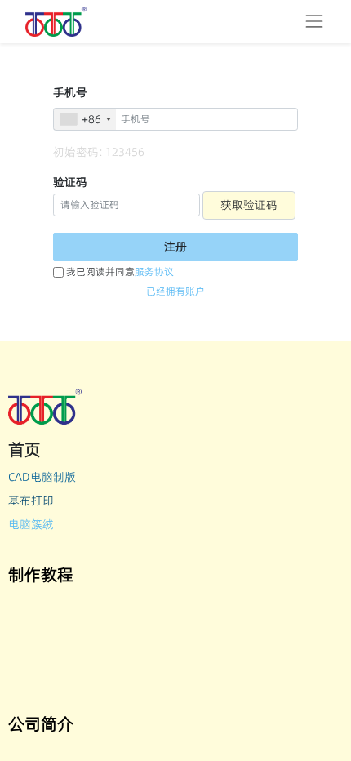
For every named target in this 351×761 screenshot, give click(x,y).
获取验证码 (249, 205)
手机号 (70, 92)
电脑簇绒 (31, 524)
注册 (175, 246)
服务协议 (154, 271)
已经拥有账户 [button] (175, 291)
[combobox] (85, 119)
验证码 (70, 182)
